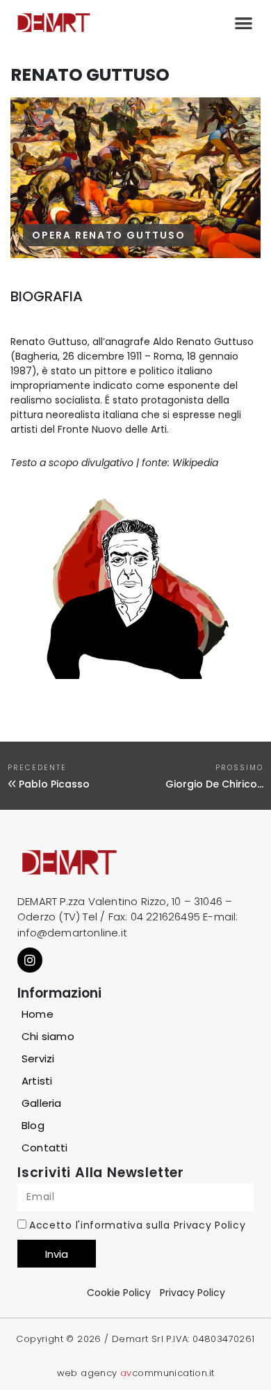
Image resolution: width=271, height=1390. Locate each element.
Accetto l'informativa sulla (137, 1225)
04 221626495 (165, 916)
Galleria (42, 1103)
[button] (243, 22)
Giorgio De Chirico (211, 784)
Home (38, 1014)
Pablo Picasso (54, 784)
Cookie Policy (119, 1293)
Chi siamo (48, 1036)
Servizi (38, 1058)
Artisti (37, 1080)
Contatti (45, 1147)
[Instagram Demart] (29, 960)
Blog (33, 1125)
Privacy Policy (210, 1225)
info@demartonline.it (72, 932)
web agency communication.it (136, 1373)
